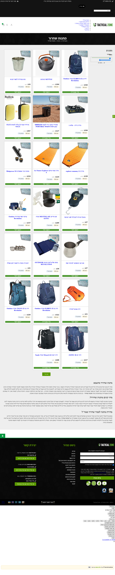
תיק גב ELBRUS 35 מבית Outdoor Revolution (46, 309)
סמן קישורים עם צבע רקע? (107, 524)
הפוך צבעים (111, 530)
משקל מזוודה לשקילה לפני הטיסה (75, 217)
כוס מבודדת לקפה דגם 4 (18, 79)
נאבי (85, 521)
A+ (110, 511)
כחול (102, 521)
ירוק (106, 521)
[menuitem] (86, 20)
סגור (113, 508)
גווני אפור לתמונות (109, 528)
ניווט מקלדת (111, 513)
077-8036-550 (107, 1)
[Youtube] (104, 483)
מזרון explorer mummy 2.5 (75, 171)
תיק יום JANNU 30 (75, 355)
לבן (109, 521)
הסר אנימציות (111, 532)
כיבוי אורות (111, 536)
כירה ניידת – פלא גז (75, 125)
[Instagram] (94, 483)
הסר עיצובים (111, 534)
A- (113, 511)
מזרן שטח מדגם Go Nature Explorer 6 (46, 171)
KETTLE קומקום (46, 79)
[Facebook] (99, 483)
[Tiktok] (88, 483)
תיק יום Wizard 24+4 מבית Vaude (46, 355)
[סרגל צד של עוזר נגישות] (112, 506)
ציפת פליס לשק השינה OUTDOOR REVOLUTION (46, 263)
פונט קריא (111, 515)
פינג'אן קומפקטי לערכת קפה (75, 263)
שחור (113, 521)
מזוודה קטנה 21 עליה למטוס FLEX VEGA (18, 125)
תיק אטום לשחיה (74, 309)
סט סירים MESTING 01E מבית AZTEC (46, 217)
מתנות (58, 41)
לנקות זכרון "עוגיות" (109, 526)
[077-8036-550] (112, 1)
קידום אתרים (3, 502)
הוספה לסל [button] (46, 92)
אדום (97, 521)
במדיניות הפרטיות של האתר (100, 472)
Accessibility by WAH (108, 539)
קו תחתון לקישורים (109, 523)
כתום (93, 521)
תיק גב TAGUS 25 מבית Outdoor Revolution (18, 309)
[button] (46, 374)
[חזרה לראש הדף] (2, 436)
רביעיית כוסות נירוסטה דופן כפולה (18, 263)
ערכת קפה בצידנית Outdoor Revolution (18, 217)
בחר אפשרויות (75, 92)
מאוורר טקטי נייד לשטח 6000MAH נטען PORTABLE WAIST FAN (46, 125)
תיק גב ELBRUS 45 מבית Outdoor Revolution (75, 79)
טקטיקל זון (64, 41)
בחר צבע (112, 519)
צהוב (89, 521)
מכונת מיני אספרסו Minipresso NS (17, 171)
